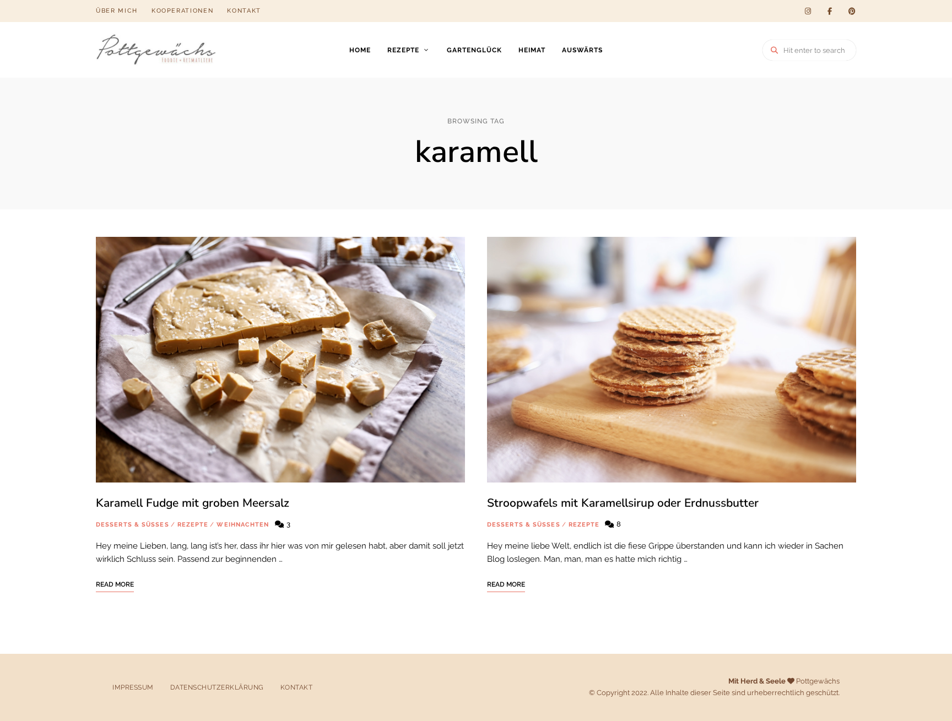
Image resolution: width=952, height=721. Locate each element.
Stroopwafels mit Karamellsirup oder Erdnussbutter (623, 503)
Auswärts (582, 50)
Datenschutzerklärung (217, 687)
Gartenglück (474, 50)
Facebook (830, 11)
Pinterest (852, 11)
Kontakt (244, 10)
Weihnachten (243, 524)
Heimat (531, 50)
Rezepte (403, 50)
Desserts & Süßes (132, 524)
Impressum (133, 687)
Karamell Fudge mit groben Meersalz (192, 503)
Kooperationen (182, 10)
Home (360, 50)
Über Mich (117, 10)
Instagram (808, 11)
